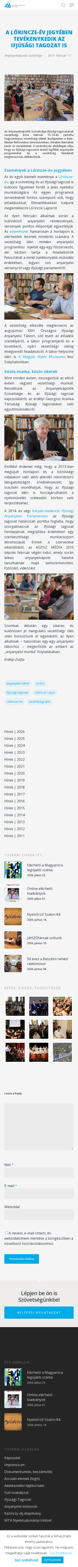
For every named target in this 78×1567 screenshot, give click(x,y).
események (19, 231)
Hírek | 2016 (14, 801)
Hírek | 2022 (14, 759)
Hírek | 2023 (14, 752)
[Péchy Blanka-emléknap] (63, 1029)
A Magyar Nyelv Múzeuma (41, 356)
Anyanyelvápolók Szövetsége (23, 55)
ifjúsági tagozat (17, 692)
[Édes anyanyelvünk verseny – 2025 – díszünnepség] (39, 1052)
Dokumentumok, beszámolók (28, 1471)
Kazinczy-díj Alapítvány (22, 1513)
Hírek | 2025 (14, 738)
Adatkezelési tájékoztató (24, 1485)
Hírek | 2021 (14, 766)
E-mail (10, 1185)
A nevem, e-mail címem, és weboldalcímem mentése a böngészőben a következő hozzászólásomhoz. (38, 1238)
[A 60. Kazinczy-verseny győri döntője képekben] (63, 1006)
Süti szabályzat (16, 1492)
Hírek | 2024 (14, 745)
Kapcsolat (12, 1457)
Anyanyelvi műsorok (20, 1506)
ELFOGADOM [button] (52, 1560)
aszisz (40, 683)
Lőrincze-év (14, 701)
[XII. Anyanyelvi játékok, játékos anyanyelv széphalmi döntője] (15, 1029)
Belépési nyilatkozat (39, 1312)
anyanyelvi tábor (17, 683)
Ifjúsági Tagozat (17, 1499)
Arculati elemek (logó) (22, 1478)
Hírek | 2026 (14, 731)
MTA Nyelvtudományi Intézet (28, 1520)
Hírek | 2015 (14, 808)
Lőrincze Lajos (45, 692)
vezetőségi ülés (39, 701)
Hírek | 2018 (14, 787)
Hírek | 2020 (14, 773)
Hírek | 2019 (14, 780)
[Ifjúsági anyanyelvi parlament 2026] (39, 1029)
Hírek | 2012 (14, 828)
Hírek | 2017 (14, 794)
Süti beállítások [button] (61, 1553)
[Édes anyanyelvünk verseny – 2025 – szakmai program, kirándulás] (63, 1052)
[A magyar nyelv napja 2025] (15, 1052)
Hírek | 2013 (14, 822)
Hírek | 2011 (14, 835)
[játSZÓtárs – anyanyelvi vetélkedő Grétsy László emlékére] (15, 1006)
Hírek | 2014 (14, 815)
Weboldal (12, 1206)
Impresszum (14, 1464)
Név (9, 1164)
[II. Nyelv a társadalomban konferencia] (39, 1006)
